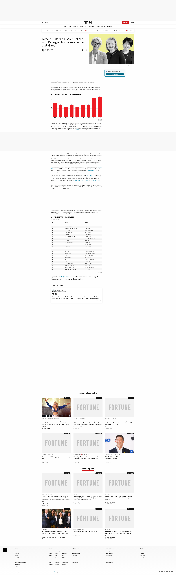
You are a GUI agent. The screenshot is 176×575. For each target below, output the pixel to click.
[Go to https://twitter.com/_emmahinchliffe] (56, 294)
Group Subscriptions (109, 562)
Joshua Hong (46, 503)
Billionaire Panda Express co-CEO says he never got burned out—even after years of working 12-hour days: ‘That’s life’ (119, 422)
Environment (51, 564)
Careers (82, 418)
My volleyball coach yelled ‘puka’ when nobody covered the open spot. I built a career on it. (86, 457)
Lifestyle (98, 26)
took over (92, 168)
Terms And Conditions (143, 557)
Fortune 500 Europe (18, 557)
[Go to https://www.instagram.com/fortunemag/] (167, 571)
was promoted (90, 170)
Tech (86, 26)
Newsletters (57, 562)
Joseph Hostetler (79, 534)
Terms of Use (32, 571)
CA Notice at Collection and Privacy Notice (45, 571)
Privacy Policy (74, 555)
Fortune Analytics (109, 555)
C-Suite (44, 454)
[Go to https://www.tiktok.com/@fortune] (169, 571)
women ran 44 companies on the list (92, 125)
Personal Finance (47, 494)
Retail (56, 555)
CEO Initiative (64, 557)
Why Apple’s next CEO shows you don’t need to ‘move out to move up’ (118, 457)
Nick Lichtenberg (111, 502)
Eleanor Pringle (47, 428)
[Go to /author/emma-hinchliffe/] (53, 290)
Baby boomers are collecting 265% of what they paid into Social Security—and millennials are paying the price (118, 533)
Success (44, 418)
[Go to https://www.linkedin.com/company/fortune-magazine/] (164, 571)
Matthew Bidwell (111, 461)
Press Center (142, 553)
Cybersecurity (46, 529)
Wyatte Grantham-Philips (58, 537)
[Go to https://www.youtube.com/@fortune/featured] (172, 571)
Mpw (63, 555)
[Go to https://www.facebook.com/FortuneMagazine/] (159, 571)
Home (65, 26)
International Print (75, 562)
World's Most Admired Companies (20, 562)
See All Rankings (17, 564)
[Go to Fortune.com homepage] (88, 22)
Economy (107, 529)
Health (56, 553)
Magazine (57, 564)
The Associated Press (47, 538)
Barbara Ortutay (47, 537)
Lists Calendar (17, 566)
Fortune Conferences (109, 557)
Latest (69, 26)
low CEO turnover (78, 129)
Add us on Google (115, 74)
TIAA (93, 180)
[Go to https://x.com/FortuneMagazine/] (162, 571)
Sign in (132, 22)
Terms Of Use (74, 557)
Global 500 (54, 35)
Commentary (77, 454)
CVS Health (89, 175)
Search (46, 22)
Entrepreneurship (53, 418)
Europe (50, 562)
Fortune (63, 277)
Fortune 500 (75, 26)
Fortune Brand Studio (109, 553)
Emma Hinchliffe (50, 49)
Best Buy (57, 180)
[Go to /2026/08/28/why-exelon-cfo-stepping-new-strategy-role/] (56, 443)
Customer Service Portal (76, 553)
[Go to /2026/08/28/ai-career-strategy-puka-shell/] (87, 443)
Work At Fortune (142, 555)
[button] (65, 26)
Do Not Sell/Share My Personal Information (57, 571)
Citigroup (74, 180)
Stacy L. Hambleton (79, 461)
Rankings (103, 26)
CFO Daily (50, 454)
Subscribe (125, 22)
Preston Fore (78, 502)
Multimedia (109, 26)
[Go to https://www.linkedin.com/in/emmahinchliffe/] (53, 294)
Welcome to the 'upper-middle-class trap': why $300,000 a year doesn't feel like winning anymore (91, 30)
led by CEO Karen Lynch (80, 177)
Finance (81, 26)
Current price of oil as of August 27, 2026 (85, 531)
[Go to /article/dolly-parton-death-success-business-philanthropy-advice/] (56, 407)
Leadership (91, 26)
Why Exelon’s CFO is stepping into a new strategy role (56, 457)
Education (64, 564)
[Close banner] (123, 71)
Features (69, 277)
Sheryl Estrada (46, 461)
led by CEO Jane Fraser (83, 180)
